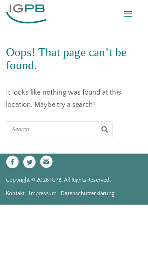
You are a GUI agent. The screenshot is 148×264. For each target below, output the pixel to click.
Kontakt (15, 193)
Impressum (42, 193)
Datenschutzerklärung (87, 193)
